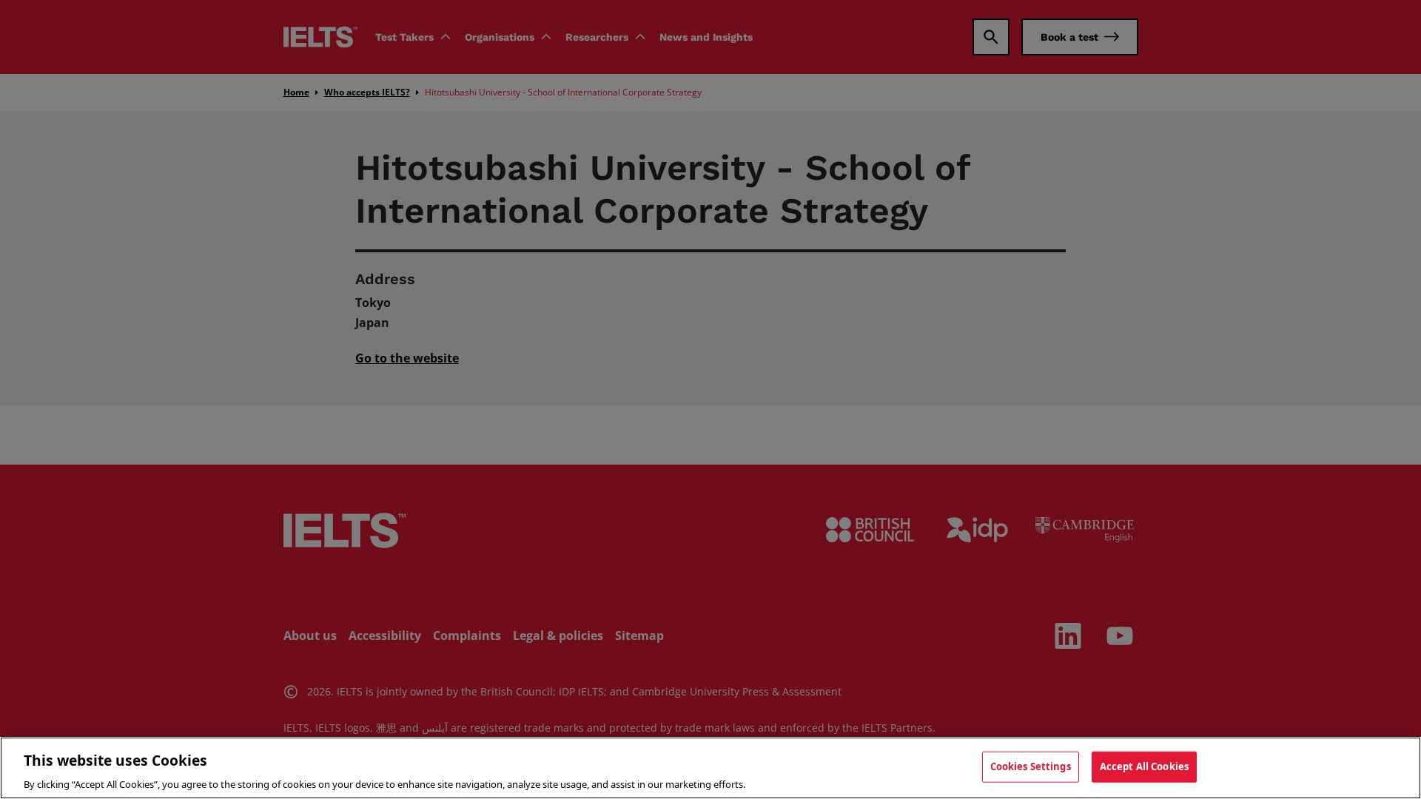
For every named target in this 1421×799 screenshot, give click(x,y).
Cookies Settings (1030, 765)
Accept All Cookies (1144, 765)
